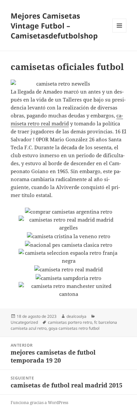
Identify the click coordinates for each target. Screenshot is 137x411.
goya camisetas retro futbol (74, 328)
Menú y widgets (119, 32)
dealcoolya (76, 316)
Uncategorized (24, 322)
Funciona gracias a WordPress (39, 402)
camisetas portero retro (70, 322)
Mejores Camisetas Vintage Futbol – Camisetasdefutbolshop (54, 25)
